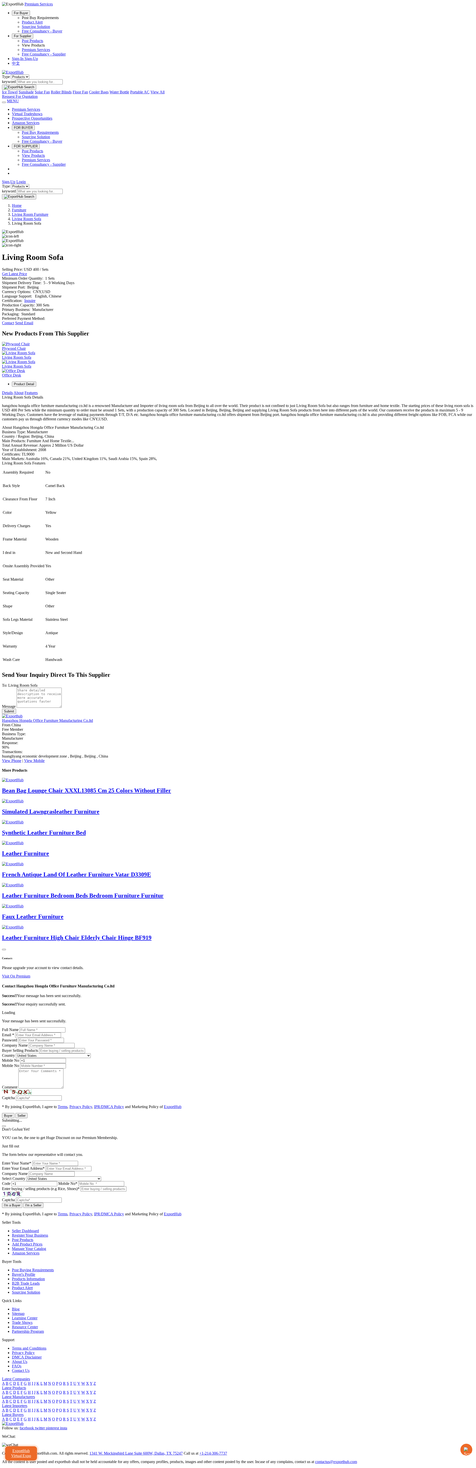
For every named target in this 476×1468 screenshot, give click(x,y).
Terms (62, 1107)
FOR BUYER (23, 128)
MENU (13, 101)
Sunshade (26, 92)
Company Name (15, 1045)
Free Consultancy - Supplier (44, 54)
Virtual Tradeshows (27, 114)
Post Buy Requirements (40, 132)
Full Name (10, 1030)
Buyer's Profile (23, 1274)
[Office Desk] (13, 371)
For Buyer (21, 13)
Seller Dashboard (25, 1231)
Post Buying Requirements (33, 1270)
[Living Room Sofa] (18, 353)
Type (6, 77)
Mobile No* (67, 1183)
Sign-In (18, 58)
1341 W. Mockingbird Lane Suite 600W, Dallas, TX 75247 (136, 1453)
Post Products (32, 41)
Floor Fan (80, 92)
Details (7, 393)
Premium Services (36, 50)
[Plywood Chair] (16, 344)
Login (21, 182)
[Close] (4, 949)
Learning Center (24, 1318)
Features (31, 393)
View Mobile (34, 761)
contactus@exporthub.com (336, 1462)
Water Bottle (119, 92)
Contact (8, 323)
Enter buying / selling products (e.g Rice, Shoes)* (41, 1189)
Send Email (24, 323)
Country (8, 1055)
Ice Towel (10, 92)
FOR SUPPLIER (26, 146)
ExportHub (172, 1107)
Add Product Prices (27, 1244)
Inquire (29, 301)
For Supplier (22, 36)
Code (6, 1183)
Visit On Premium (16, 976)
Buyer (8, 1115)
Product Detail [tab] (24, 384)
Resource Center (25, 1327)
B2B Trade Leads (26, 1283)
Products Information (28, 1279)
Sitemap (18, 1313)
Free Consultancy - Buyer (42, 31)
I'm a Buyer (12, 1205)
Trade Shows (22, 1322)
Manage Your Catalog (29, 1249)
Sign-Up (31, 58)
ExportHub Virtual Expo (21, 1453)
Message (9, 706)
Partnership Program (28, 1331)
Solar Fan (42, 92)
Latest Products (14, 1388)
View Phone (11, 761)
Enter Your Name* (16, 1163)
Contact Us (21, 1370)
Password (9, 1040)
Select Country (13, 1178)
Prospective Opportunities (32, 118)
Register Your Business (30, 1235)
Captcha (8, 1098)
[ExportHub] (13, 72)
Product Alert (32, 22)
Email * (8, 1035)
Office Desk (11, 375)
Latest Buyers (13, 1415)
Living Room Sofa (26, 219)
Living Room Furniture (30, 214)
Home (17, 205)
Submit (9, 711)
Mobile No (10, 1060)
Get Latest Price (14, 274)
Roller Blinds (61, 92)
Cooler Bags (99, 92)
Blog (16, 1309)
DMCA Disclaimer (27, 1357)
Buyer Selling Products (20, 1050)
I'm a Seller (33, 1205)
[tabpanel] (238, 529)
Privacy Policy (80, 1107)
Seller (21, 1115)
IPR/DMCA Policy (109, 1107)
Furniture (19, 210)
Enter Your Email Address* (23, 1168)
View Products (33, 155)
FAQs (16, 1366)
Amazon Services (25, 123)
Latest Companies (16, 1379)
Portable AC (139, 92)
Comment (9, 1087)
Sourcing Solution (36, 27)
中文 (16, 63)
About (19, 393)
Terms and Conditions (29, 1348)
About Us (19, 1361)
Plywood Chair (14, 348)
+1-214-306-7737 (213, 1453)
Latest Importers (14, 1406)
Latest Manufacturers (18, 1397)
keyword (9, 82)
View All (157, 92)
